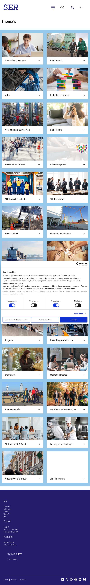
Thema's (6, 514)
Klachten (23, 580)
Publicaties (7, 509)
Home (6, 580)
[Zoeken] (72, 7)
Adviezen (7, 507)
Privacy (14, 580)
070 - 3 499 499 (12, 529)
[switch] (34, 305)
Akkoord (73, 320)
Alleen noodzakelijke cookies (16, 320)
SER (5, 517)
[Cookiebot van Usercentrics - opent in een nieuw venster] (77, 264)
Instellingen (78, 313)
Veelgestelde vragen (11, 532)
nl (80, 7)
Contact (6, 527)
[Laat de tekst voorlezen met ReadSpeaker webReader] (62, 8)
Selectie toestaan (45, 320)
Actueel (6, 512)
